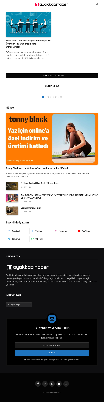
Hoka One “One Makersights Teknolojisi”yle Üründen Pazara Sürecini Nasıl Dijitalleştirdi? (28, 44)
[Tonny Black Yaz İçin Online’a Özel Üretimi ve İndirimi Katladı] (52, 139)
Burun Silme (52, 86)
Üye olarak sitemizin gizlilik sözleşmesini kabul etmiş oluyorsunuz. (53, 360)
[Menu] (7, 4)
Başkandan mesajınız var (31, 208)
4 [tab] (50, 97)
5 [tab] (53, 97)
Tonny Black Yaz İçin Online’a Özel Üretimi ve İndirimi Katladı (37, 168)
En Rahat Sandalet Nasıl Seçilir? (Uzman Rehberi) (41, 183)
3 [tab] (48, 97)
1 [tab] (43, 97)
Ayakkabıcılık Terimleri (52, 76)
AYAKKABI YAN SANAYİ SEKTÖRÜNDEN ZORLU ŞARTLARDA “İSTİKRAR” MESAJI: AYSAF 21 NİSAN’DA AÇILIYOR (59, 196)
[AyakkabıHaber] (52, 4)
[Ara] (96, 4)
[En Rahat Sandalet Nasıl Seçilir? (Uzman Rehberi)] (12, 186)
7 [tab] (58, 97)
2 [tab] (45, 97)
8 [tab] (61, 97)
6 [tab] (56, 97)
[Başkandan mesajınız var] (12, 210)
